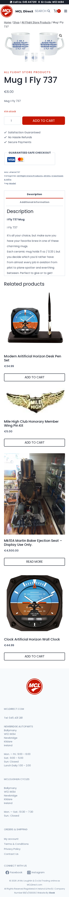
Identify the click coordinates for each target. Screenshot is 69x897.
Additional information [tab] (34, 202)
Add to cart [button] (35, 377)
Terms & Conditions (16, 844)
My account (11, 839)
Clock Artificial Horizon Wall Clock (32, 639)
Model (12, 183)
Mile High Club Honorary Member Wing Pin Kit (31, 423)
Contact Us (11, 854)
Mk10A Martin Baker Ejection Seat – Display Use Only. (33, 542)
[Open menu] (65, 11)
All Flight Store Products (27, 72)
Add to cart (44, 120)
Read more (34, 562)
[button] (61, 36)
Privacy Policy (12, 849)
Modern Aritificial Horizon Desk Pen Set (32, 358)
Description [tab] (34, 194)
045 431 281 (16, 717)
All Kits (47, 176)
